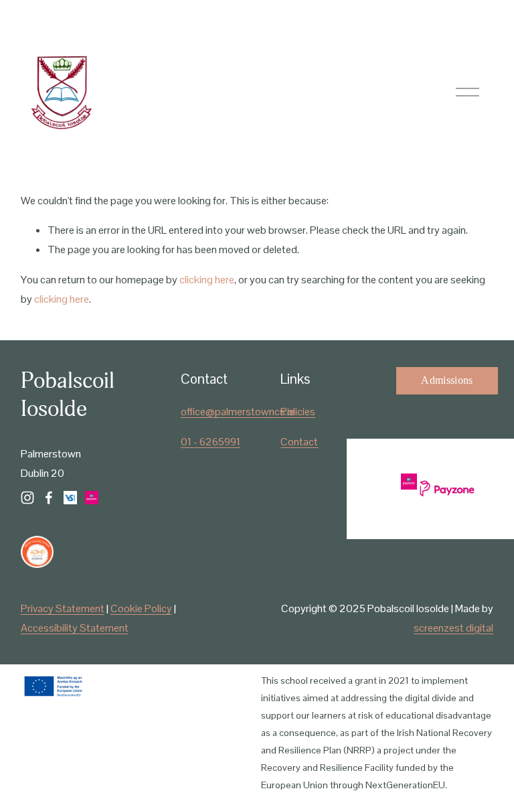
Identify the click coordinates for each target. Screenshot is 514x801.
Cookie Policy (141, 608)
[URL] (70, 497)
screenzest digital (453, 628)
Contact (299, 442)
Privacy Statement (62, 608)
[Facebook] (49, 497)
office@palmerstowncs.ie (237, 412)
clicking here (206, 280)
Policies (297, 412)
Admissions (447, 380)
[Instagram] (27, 497)
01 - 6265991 (210, 442)
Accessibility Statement (74, 628)
